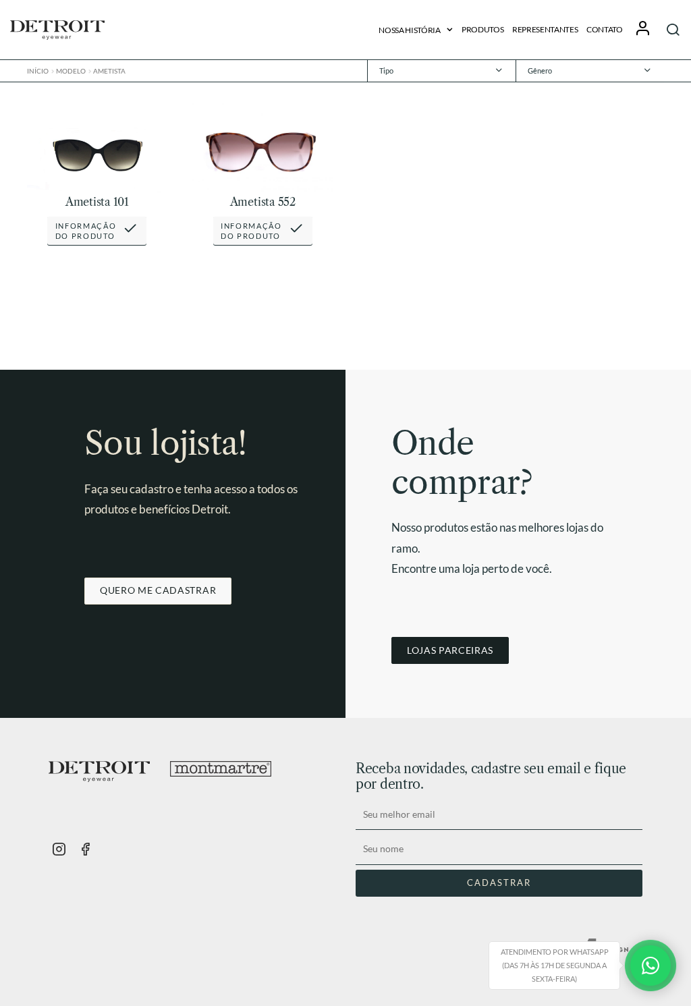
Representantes (545, 29)
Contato (604, 29)
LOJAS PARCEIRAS (450, 650)
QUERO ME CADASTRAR (158, 590)
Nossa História (410, 30)
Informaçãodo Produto (86, 231)
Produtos (483, 29)
